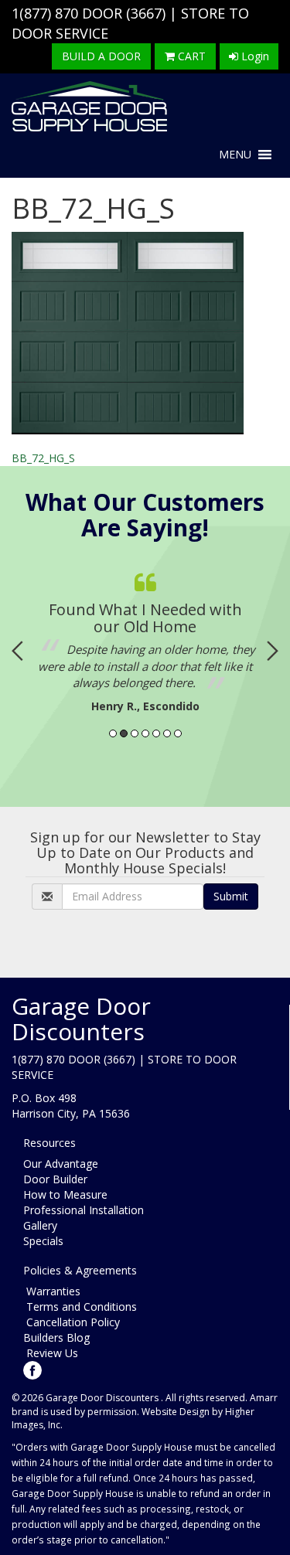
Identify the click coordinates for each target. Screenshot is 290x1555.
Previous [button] (17, 651)
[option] (145, 638)
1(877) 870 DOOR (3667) (88, 13)
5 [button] (156, 733)
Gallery (40, 1225)
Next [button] (272, 651)
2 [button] (124, 733)
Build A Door (101, 56)
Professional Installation (83, 1210)
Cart (190, 56)
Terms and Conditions (80, 1306)
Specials (43, 1240)
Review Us (50, 1353)
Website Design (176, 1411)
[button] (235, 154)
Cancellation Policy (71, 1322)
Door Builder (55, 1179)
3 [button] (134, 733)
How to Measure (65, 1194)
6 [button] (167, 733)
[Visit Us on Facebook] (32, 1369)
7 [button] (178, 733)
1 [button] (113, 733)
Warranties (51, 1291)
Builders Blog (56, 1337)
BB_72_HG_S (43, 458)
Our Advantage (60, 1163)
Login (253, 56)
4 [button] (145, 733)
